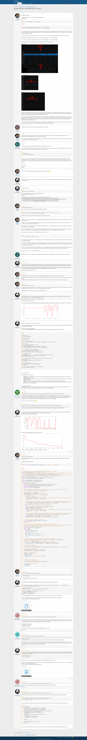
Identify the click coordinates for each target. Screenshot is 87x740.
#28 (72, 133)
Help (68, 737)
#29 (72, 142)
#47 (72, 632)
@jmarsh (22, 400)
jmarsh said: (24, 274)
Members (30, 3)
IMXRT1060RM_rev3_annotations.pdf (29, 250)
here (24, 195)
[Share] (70, 13)
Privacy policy (65, 737)
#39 (72, 292)
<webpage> (39, 159)
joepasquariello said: (25, 650)
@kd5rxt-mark (23, 171)
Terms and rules (59, 737)
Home (16, 3)
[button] (27, 3)
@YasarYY (23, 143)
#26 (72, 13)
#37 (72, 272)
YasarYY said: (24, 263)
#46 (72, 613)
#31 (72, 177)
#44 (72, 569)
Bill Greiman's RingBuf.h (29, 660)
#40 (72, 321)
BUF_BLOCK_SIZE (65, 662)
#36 (72, 261)
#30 (72, 169)
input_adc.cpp (32, 17)
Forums (19, 3)
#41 (72, 390)
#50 (72, 689)
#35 (72, 252)
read (25, 188)
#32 (72, 186)
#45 (72, 580)
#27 (72, 125)
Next (22, 11)
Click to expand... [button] (47, 658)
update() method (34, 288)
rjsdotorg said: (24, 205)
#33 (72, 203)
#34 (72, 217)
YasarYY (15, 9)
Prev (15, 11)
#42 (72, 410)
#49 (72, 679)
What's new (24, 3)
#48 (72, 648)
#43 (72, 453)
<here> (68, 159)
